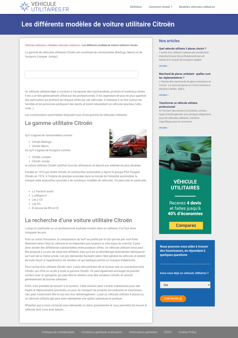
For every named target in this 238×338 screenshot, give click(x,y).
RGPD (167, 332)
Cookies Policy (187, 332)
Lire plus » (163, 66)
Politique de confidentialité (58, 332)
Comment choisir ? (160, 7)
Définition (136, 7)
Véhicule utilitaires (35, 45)
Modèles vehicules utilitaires (64, 45)
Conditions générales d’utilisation (101, 332)
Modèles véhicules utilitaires (197, 7)
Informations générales (143, 332)
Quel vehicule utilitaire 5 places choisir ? (182, 48)
